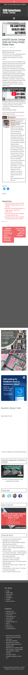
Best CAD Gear (10, 613)
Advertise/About (10, 601)
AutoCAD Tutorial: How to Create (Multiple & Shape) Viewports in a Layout (14, 205)
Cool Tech (8, 618)
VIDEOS (8, 599)
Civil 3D (8, 615)
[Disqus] (14, 266)
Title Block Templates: (12, 640)
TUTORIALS (9, 597)
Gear (7, 623)
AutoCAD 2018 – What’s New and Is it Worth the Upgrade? (20, 232)
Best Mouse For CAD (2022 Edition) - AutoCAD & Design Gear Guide (13, 637)
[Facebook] (6, 127)
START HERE (9, 592)
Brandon (13, 47)
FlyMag (6, 669)
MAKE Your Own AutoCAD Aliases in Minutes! (15, 4)
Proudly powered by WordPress (11, 667)
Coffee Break (9, 616)
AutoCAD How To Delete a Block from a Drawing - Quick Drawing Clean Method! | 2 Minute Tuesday (14, 547)
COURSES (8, 596)
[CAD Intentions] (14, 11)
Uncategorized (10, 628)
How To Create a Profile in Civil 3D (12, 571)
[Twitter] (4, 127)
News (7, 625)
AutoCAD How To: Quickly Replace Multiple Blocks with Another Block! (13, 644)
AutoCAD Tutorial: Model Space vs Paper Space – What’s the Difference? (15, 210)
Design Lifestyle (10, 621)
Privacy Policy (20, 669)
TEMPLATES (9, 594)
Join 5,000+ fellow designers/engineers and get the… (13, 656)
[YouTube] (8, 127)
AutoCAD (5, 221)
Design (8, 620)
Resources (9, 627)
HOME (7, 591)
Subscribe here (12, 125)
